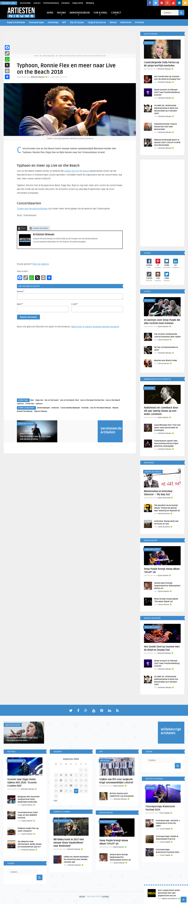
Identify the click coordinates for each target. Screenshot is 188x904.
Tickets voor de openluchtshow (32, 208)
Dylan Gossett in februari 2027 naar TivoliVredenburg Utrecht (167, 92)
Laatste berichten (40, 228)
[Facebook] (7, 47)
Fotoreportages (36, 22)
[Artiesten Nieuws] (25, 245)
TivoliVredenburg (51, 3)
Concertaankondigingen (70, 408)
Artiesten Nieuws (38, 77)
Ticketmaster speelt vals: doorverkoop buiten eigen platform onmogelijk (166, 443)
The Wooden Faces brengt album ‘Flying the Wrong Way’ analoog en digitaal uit (167, 508)
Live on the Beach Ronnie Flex (92, 400)
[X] (7, 65)
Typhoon (39, 404)
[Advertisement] (70, 366)
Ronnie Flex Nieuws (24, 411)
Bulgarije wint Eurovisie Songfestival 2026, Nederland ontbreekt (29, 799)
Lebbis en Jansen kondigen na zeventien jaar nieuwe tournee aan (76, 859)
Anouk (86, 171)
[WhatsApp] (7, 59)
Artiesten (139, 22)
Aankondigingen (48, 56)
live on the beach (52, 400)
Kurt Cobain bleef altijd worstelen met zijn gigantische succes (169, 893)
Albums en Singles (153, 472)
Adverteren (125, 22)
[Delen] (7, 77)
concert (37, 3)
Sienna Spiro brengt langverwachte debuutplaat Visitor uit (167, 586)
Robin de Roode (164, 498)
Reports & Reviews (16, 22)
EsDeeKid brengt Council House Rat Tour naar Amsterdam (165, 126)
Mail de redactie (40, 264)
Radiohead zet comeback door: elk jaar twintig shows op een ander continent (161, 411)
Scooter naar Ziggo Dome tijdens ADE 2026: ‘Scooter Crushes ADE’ (22, 782)
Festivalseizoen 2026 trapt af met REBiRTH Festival (28, 815)
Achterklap (53, 22)
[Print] (7, 71)
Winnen (113, 22)
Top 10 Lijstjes (77, 22)
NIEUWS (61, 12)
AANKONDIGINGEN (80, 12)
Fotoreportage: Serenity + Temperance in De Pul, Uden (168, 823)
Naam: (20, 304)
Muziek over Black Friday (165, 360)
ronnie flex (29, 404)
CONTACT (116, 12)
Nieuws (115, 408)
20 (71, 785)
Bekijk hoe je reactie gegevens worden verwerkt (95, 326)
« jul (55, 800)
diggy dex (39, 400)
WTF (64, 22)
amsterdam (25, 3)
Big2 (32, 400)
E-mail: (74, 304)
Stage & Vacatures (97, 22)
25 (61, 791)
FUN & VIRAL (100, 12)
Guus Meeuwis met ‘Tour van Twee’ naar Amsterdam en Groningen (167, 427)
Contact (105, 896)
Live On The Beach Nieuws (100, 408)
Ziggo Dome (77, 3)
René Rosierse (164, 514)
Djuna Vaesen (163, 327)
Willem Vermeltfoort (170, 899)
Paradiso (65, 3)
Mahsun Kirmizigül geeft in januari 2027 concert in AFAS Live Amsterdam (167, 142)
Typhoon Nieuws (40, 411)
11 (61, 780)
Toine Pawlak (164, 813)
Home (36, 56)
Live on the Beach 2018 (69, 400)
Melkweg (90, 3)
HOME (50, 12)
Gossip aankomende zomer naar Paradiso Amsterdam (22, 739)
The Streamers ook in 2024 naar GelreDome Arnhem (35, 437)
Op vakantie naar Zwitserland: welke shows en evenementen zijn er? (30, 844)
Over (23, 228)
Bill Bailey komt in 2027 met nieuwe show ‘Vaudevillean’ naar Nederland (68, 842)
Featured (150, 788)
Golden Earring (71, 171)
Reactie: (20, 291)
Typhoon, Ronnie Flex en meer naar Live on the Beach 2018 (82, 56)
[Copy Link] (7, 53)
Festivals (85, 408)
